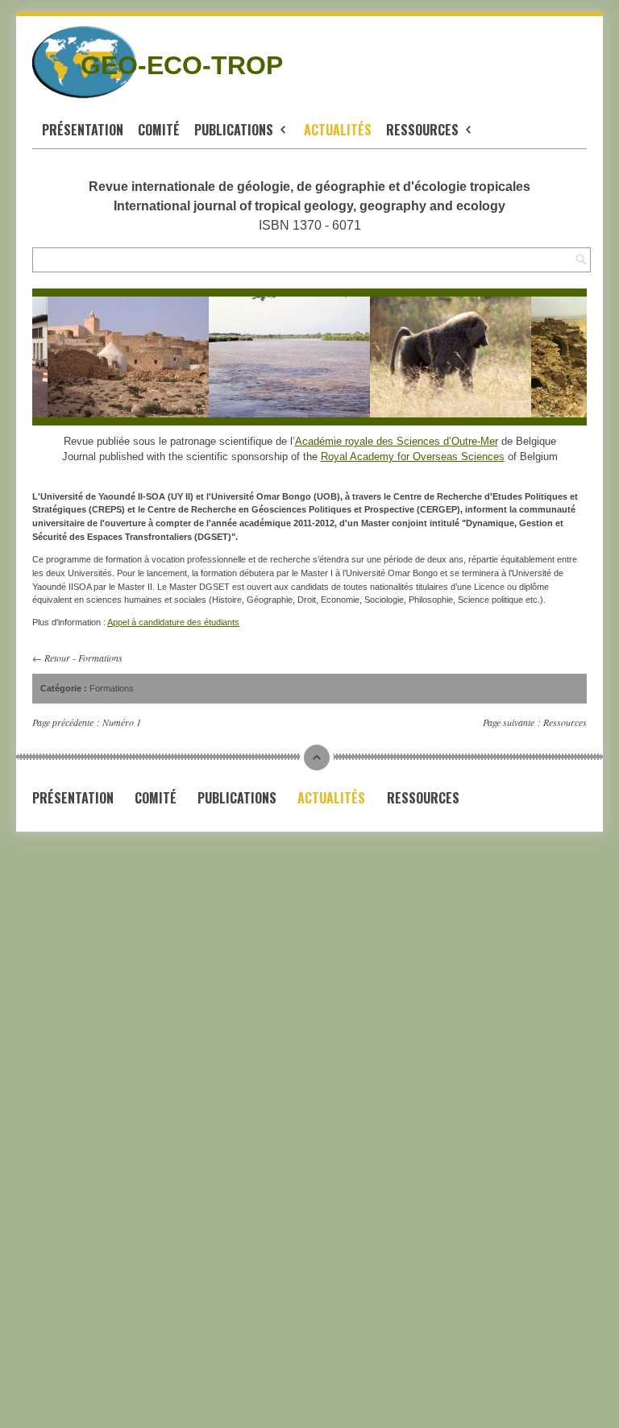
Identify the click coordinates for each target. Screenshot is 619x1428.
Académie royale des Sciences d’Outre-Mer (396, 441)
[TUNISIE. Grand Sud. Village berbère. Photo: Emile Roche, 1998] (122, 357)
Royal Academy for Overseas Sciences (413, 456)
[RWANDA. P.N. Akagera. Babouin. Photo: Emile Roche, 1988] (445, 357)
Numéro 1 (121, 722)
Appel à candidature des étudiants (173, 622)
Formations (100, 657)
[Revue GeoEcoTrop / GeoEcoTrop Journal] (45, 62)
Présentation (82, 129)
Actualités (338, 129)
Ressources (424, 129)
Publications (235, 129)
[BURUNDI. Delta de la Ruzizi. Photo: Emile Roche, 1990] (283, 357)
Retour (57, 657)
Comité (159, 129)
